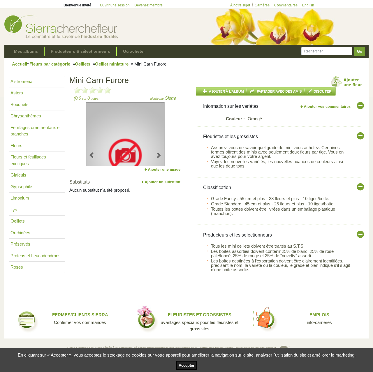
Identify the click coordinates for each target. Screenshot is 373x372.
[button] (92, 155)
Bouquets (19, 104)
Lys (13, 209)
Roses (16, 267)
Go (359, 51)
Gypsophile (21, 186)
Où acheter (134, 51)
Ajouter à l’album (221, 91)
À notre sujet (240, 5)
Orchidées (20, 232)
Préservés (20, 243)
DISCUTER (320, 91)
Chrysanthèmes (25, 115)
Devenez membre (148, 5)
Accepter (186, 365)
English (308, 5)
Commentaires (286, 5)
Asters (16, 92)
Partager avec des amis (276, 91)
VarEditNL (326, 106)
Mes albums (26, 51)
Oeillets (83, 63)
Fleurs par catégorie (50, 63)
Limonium (19, 197)
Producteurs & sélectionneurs (80, 51)
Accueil (19, 63)
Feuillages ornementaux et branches (35, 131)
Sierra (170, 98)
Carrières (262, 5)
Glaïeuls (18, 174)
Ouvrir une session (115, 5)
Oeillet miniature (112, 63)
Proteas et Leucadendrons (35, 255)
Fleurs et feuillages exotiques (28, 160)
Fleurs (16, 145)
